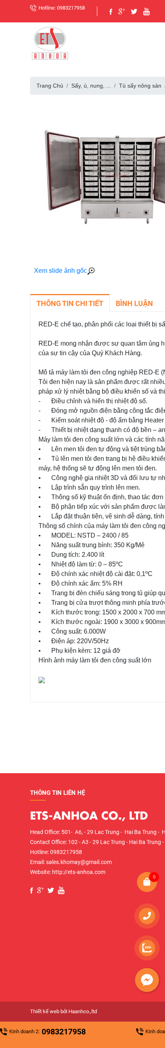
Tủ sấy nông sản (140, 85)
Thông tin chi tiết (69, 303)
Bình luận (134, 303)
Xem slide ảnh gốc (60, 270)
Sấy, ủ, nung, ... (91, 85)
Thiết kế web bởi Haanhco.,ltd (63, 1011)
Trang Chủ (49, 85)
